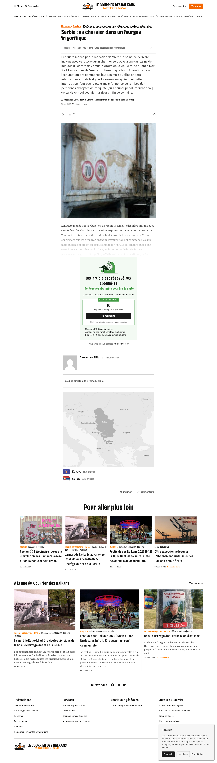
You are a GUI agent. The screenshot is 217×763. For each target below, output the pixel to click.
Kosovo (112, 16)
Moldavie (144, 16)
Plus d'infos (197, 754)
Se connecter (122, 344)
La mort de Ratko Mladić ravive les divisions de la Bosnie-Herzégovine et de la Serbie (85, 559)
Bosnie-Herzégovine (69, 16)
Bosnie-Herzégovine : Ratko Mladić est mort (172, 636)
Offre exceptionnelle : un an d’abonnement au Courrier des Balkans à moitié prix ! (174, 556)
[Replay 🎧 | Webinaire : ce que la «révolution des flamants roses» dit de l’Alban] (41, 530)
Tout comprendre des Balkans (115, 8)
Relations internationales (135, 26)
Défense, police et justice (99, 26)
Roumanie (170, 16)
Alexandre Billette (124, 100)
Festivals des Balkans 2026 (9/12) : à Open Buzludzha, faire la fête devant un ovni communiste (131, 556)
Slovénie (188, 16)
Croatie (95, 16)
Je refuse (183, 754)
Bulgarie (85, 16)
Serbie (179, 16)
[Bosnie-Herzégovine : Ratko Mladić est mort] (173, 609)
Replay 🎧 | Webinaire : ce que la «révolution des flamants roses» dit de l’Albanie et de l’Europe (41, 556)
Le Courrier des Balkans (115, 5)
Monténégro (157, 16)
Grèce (104, 16)
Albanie (53, 16)
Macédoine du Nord (128, 16)
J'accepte (168, 754)
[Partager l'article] (154, 114)
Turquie (199, 16)
